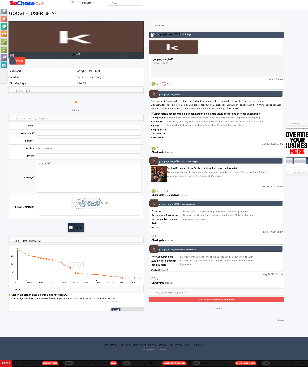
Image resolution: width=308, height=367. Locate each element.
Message (28, 177)
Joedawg (174, 195)
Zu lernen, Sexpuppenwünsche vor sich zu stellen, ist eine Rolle (165, 217)
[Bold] (39, 163)
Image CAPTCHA (24, 207)
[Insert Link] (48, 163)
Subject (29, 140)
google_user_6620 (169, 34)
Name (30, 125)
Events (162, 344)
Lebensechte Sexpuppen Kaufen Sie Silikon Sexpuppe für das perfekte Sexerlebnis (213, 113)
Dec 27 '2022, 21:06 (272, 143)
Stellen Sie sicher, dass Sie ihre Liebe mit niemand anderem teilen (203, 168)
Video (136, 344)
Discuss (155, 227)
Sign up (90, 3)
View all (116, 310)
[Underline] (45, 163)
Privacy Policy (182, 344)
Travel (170, 344)
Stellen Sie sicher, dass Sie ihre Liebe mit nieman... (39, 294)
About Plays (110, 344)
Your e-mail (27, 133)
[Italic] (42, 163)
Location (29, 148)
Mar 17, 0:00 (276, 79)
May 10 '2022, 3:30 (273, 274)
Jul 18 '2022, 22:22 (273, 232)
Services (152, 344)
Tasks (128, 344)
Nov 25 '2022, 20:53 (272, 186)
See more (232, 108)
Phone (30, 155)
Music (143, 344)
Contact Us (198, 344)
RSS (121, 344)
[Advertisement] (146, 326)
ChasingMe (157, 152)
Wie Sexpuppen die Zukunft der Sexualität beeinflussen (163, 260)
